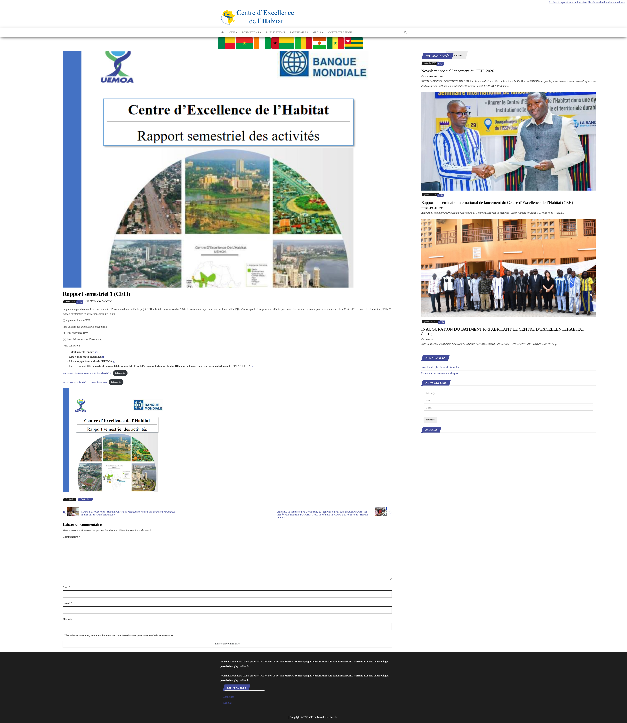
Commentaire (71, 536)
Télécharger (120, 373)
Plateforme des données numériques (606, 2)
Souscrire (430, 419)
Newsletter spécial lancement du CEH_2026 (457, 71)
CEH (232, 32)
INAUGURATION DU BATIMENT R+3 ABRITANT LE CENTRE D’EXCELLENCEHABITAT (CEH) (502, 331)
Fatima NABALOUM (101, 301)
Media (317, 32)
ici (96, 352)
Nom (66, 587)
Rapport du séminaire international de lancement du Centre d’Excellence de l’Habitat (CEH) (497, 202)
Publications (275, 32)
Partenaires (299, 32)
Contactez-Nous (340, 32)
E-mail (67, 603)
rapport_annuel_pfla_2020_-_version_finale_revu (85, 382)
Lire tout (458, 55)
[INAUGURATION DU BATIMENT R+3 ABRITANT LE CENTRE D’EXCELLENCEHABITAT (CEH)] (508, 268)
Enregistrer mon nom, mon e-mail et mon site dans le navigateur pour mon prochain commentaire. (119, 635)
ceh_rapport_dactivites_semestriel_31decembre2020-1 (87, 373)
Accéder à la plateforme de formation (568, 2)
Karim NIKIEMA (434, 76)
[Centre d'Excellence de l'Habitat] (222, 32)
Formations (251, 32)
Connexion (228, 696)
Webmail (227, 702)
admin (429, 339)
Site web (67, 619)
